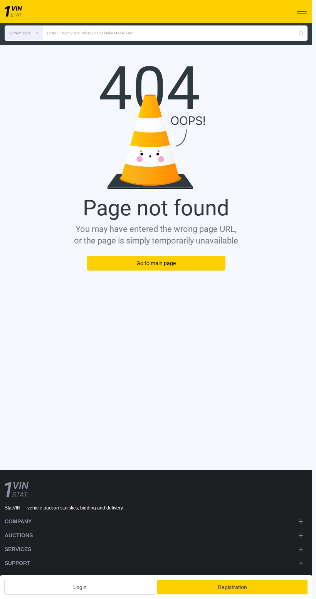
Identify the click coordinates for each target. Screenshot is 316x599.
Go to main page (156, 263)
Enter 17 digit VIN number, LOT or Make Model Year (90, 33)
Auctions (19, 535)
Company (18, 521)
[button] (24, 33)
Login (80, 587)
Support (17, 563)
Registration (232, 587)
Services (18, 549)
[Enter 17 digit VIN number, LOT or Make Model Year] (301, 33)
